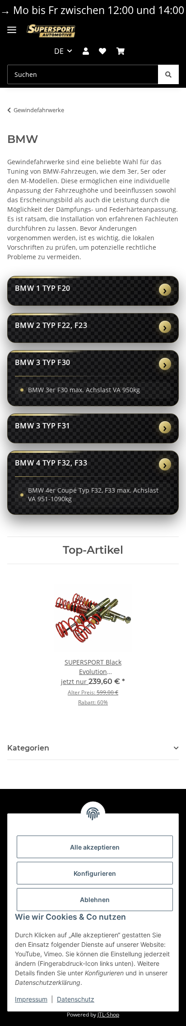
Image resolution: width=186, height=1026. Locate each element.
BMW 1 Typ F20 (42, 288)
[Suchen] (168, 74)
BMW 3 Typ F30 (42, 362)
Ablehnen (95, 899)
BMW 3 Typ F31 (42, 425)
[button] (86, 51)
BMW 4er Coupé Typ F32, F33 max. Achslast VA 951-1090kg (93, 494)
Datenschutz (75, 999)
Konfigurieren (95, 873)
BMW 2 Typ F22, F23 (51, 325)
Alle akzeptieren (95, 847)
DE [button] (59, 51)
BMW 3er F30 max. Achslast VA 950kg (84, 389)
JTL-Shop (108, 1014)
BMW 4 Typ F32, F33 (51, 462)
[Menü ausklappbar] (11, 26)
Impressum (31, 999)
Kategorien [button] (28, 748)
